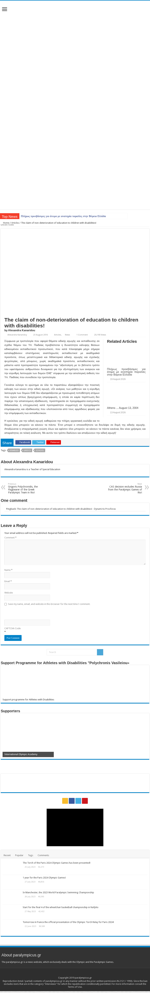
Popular (19, 855)
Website (8, 592)
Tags (30, 855)
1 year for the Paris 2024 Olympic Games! (44, 877)
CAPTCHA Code (12, 628)
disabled (14, 450)
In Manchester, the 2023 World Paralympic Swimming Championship (58, 892)
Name (8, 570)
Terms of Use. (75, 986)
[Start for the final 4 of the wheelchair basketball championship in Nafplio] (12, 912)
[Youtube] (85, 801)
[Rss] (65, 801)
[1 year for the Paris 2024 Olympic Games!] (12, 882)
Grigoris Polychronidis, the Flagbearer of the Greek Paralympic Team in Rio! (23, 488)
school (40, 450)
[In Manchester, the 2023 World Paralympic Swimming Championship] (12, 897)
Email (8, 581)
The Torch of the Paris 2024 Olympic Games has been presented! (56, 862)
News (67, 335)
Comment (10, 537)
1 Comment (82, 335)
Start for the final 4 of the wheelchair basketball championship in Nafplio (60, 907)
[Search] (100, 652)
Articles (15, 222)
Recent (7, 855)
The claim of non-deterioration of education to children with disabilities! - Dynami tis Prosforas (66, 508)
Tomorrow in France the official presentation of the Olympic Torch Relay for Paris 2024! (68, 922)
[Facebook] (72, 801)
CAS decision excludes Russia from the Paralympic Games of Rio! (125, 488)
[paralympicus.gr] (75, 53)
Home (6, 222)
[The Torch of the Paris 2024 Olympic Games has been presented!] (12, 867)
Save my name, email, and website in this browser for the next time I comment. (49, 604)
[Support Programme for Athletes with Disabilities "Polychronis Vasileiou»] (75, 682)
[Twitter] (78, 801)
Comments (43, 855)
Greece (27, 450)
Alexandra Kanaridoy (17, 335)
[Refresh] (31, 612)
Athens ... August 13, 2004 (122, 407)
